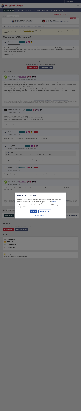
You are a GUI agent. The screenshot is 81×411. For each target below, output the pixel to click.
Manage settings (39, 216)
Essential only (45, 211)
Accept (33, 211)
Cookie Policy (56, 201)
